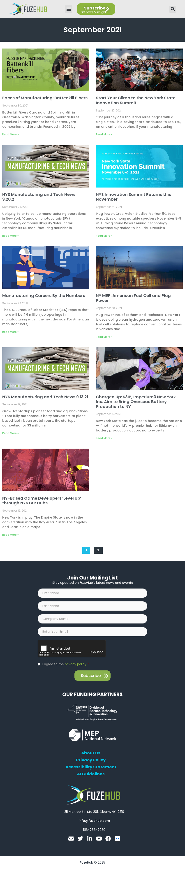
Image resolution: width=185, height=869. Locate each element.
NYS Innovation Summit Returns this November (133, 197)
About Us (90, 753)
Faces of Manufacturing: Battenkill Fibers (45, 98)
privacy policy (75, 664)
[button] (68, 9)
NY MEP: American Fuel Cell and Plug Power (133, 298)
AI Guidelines (91, 774)
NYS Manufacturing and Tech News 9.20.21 (38, 197)
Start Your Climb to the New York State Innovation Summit (136, 100)
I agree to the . (66, 664)
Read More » (10, 134)
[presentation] (72, 649)
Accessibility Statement (90, 767)
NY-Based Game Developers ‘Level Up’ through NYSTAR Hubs (41, 500)
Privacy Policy (91, 760)
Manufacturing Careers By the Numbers (43, 295)
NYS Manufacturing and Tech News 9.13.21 (45, 397)
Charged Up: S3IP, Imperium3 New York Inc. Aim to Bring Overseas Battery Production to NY (136, 401)
